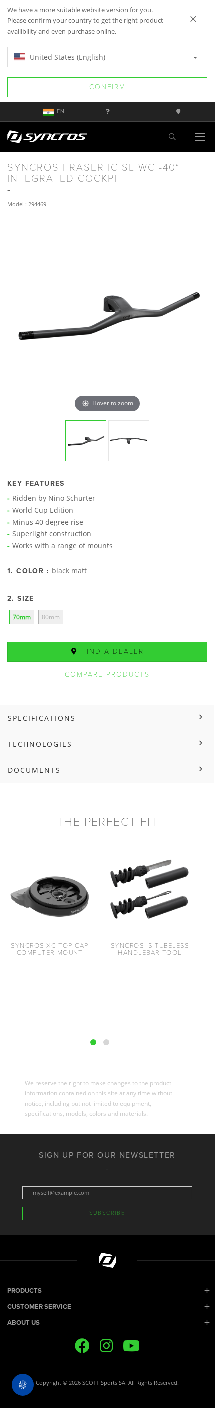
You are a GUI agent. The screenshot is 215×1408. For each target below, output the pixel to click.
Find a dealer (112, 652)
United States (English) (67, 57)
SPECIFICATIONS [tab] (42, 718)
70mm (22, 617)
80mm (51, 617)
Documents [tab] (34, 770)
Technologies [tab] (40, 744)
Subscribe (108, 1213)
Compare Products (107, 674)
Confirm (108, 87)
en (61, 111)
